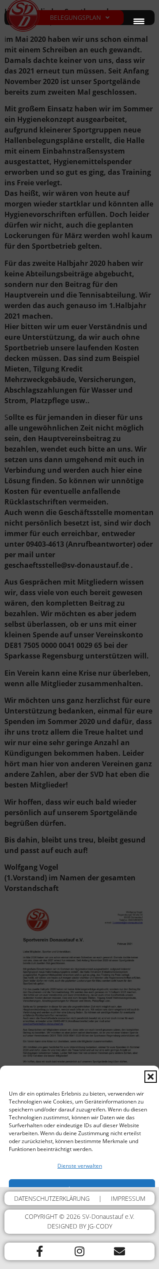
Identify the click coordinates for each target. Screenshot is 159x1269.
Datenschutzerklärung (36, 1258)
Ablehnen (82, 1213)
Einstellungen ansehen (82, 1237)
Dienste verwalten (79, 1166)
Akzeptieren (82, 1189)
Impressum (141, 1258)
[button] (150, 1076)
